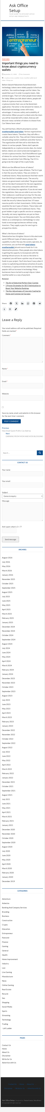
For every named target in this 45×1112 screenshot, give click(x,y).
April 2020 (6, 864)
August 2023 (7, 696)
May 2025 (6, 605)
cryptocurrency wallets (11, 78)
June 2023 (6, 704)
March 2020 (7, 868)
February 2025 (8, 618)
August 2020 (7, 847)
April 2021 (6, 812)
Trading (5, 1024)
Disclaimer (6, 1056)
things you (9, 80)
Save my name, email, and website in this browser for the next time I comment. (21, 414)
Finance (5, 942)
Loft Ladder (7, 1028)
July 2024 (6, 648)
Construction (7, 920)
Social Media (7, 1007)
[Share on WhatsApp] (28, 303)
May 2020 (6, 860)
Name (5, 369)
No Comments (25, 74)
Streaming (6, 1015)
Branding (5, 912)
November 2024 (8, 631)
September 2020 (8, 842)
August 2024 (7, 644)
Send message (10, 539)
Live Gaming (7, 972)
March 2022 (7, 769)
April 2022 (6, 765)
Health (4, 955)
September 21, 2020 (10, 74)
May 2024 (6, 657)
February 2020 (8, 873)
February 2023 (8, 721)
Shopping (5, 1002)
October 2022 (7, 739)
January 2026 (7, 575)
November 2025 (8, 579)
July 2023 (6, 700)
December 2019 (8, 881)
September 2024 (8, 639)
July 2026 (6, 562)
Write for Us (7, 1059)
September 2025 (8, 588)
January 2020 (7, 877)
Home (4, 1049)
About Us (5, 1052)
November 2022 (8, 734)
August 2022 (7, 747)
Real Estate (6, 989)
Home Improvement (10, 959)
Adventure (6, 899)
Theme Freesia (28, 1100)
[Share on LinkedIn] (22, 303)
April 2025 (6, 609)
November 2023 (8, 683)
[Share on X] (16, 303)
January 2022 (7, 778)
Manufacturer (7, 976)
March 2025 (7, 614)
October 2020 (7, 838)
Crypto (5, 925)
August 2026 (7, 558)
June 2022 (6, 756)
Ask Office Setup (18, 8)
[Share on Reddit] (39, 303)
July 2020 (6, 851)
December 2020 (8, 829)
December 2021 (8, 782)
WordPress (37, 1100)
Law (3, 968)
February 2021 (8, 821)
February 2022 (8, 773)
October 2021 (7, 786)
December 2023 (8, 678)
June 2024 (6, 652)
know (22, 78)
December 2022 (8, 730)
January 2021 (7, 825)
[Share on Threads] (10, 309)
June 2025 (6, 601)
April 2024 (6, 661)
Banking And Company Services (14, 907)
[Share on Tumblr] (4, 309)
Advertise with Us (9, 1063)
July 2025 (6, 596)
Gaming (5, 946)
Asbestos (5, 903)
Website (5, 394)
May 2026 (6, 566)
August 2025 (7, 592)
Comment (6, 335)
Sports (4, 1011)
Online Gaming (8, 985)
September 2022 (8, 743)
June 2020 (6, 855)
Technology (6, 1020)
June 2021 (6, 803)
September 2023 (8, 691)
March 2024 (7, 665)
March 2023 (7, 717)
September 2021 (8, 791)
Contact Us (6, 1045)
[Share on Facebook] (11, 303)
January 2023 (7, 726)
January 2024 (7, 674)
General (5, 951)
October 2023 (7, 687)
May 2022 (6, 760)
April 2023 (6, 713)
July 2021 (6, 799)
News (4, 981)
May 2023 (6, 709)
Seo (3, 998)
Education (6, 929)
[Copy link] (16, 309)
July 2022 (6, 752)
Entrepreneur (7, 933)
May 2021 (6, 808)
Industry (5, 963)
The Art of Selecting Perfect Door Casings (22, 283)
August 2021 (7, 795)
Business (5, 916)
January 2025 (7, 622)
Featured (6, 59)
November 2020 (8, 834)
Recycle (5, 994)
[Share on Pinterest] (34, 303)
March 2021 (7, 816)
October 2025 (7, 583)
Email (5, 381)
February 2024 (8, 670)
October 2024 (7, 635)
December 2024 (8, 627)
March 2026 (7, 570)
